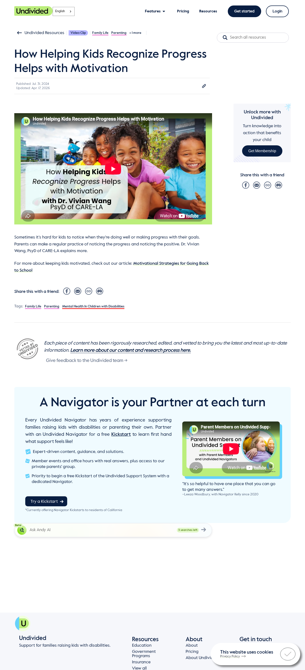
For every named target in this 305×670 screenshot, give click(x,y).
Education (142, 645)
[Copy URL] (204, 86)
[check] (287, 654)
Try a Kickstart (44, 501)
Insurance (141, 662)
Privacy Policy (230, 656)
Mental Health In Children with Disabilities (93, 306)
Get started (244, 11)
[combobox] (64, 11)
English (60, 11)
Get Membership (262, 151)
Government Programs (144, 654)
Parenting (119, 33)
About (192, 645)
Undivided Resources (44, 33)
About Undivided (202, 658)
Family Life (100, 33)
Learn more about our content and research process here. (130, 350)
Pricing (192, 652)
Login (277, 11)
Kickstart (121, 434)
